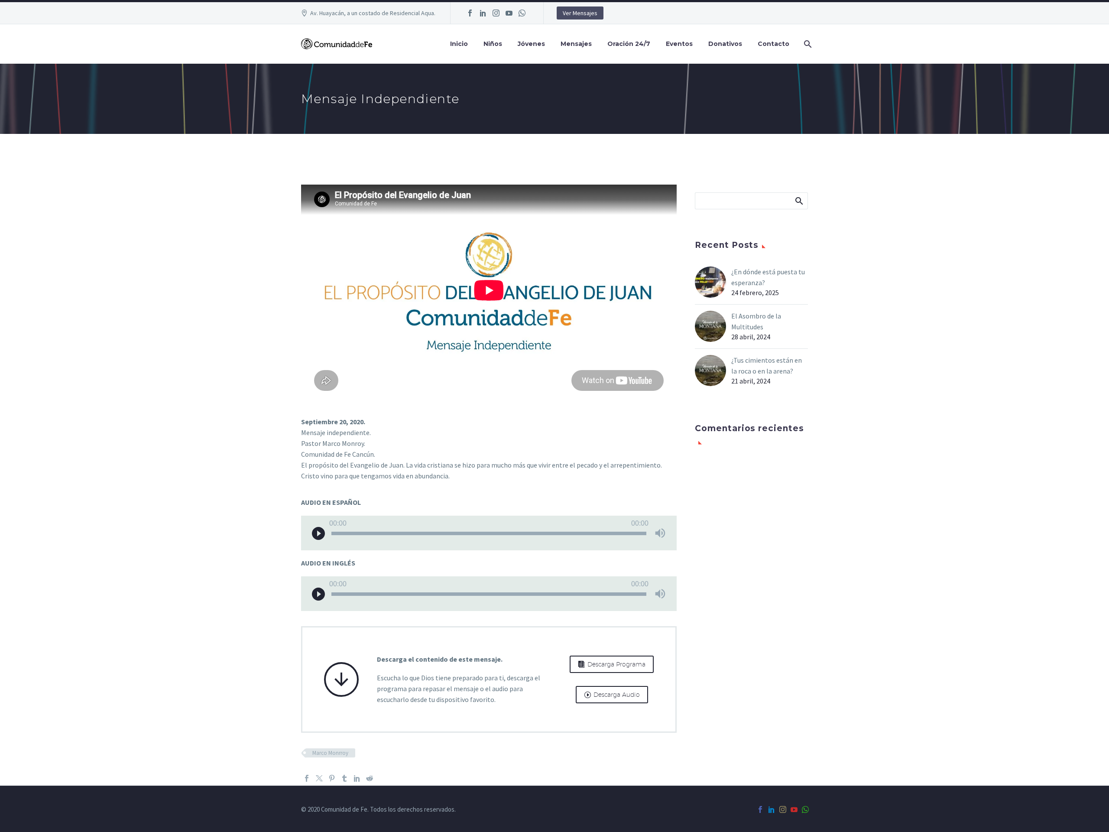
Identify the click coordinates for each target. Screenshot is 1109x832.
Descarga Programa (611, 664)
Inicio (459, 44)
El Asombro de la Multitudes (756, 321)
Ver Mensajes (580, 13)
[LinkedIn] (483, 13)
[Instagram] (496, 13)
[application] (489, 533)
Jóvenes (531, 44)
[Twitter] (319, 778)
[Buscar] (806, 44)
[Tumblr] (344, 778)
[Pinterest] (331, 778)
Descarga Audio (612, 694)
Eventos (679, 44)
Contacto (773, 44)
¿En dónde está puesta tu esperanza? (768, 277)
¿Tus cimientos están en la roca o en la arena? (766, 365)
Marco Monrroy (330, 753)
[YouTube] (509, 13)
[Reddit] (369, 778)
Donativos (725, 44)
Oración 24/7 (628, 44)
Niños (492, 44)
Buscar (798, 200)
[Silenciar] (660, 533)
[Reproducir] (318, 533)
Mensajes (576, 44)
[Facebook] (470, 13)
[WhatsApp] (522, 13)
